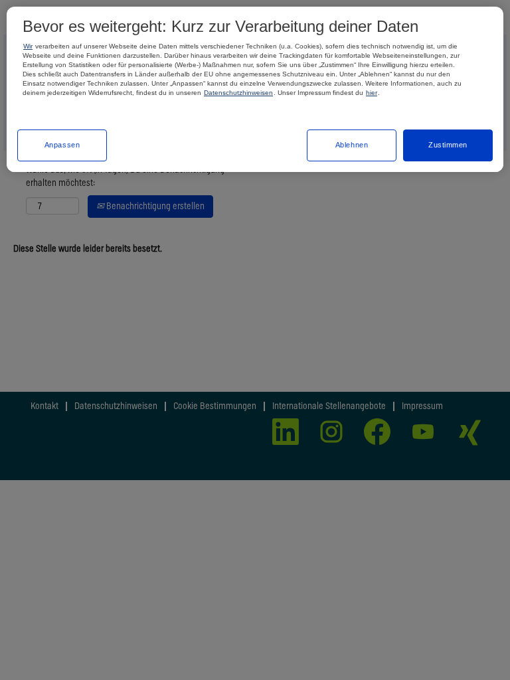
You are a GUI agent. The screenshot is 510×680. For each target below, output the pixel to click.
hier (371, 92)
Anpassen (62, 145)
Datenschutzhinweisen (238, 92)
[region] (255, 89)
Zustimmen (448, 145)
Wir (28, 46)
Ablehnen (352, 145)
